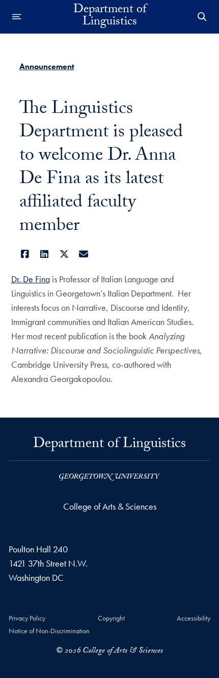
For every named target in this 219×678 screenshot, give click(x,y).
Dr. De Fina (30, 279)
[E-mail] (84, 254)
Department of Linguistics (109, 17)
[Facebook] (25, 254)
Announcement (46, 66)
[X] (64, 254)
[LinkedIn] (44, 254)
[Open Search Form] (202, 17)
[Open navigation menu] (17, 17)
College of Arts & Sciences (109, 506)
